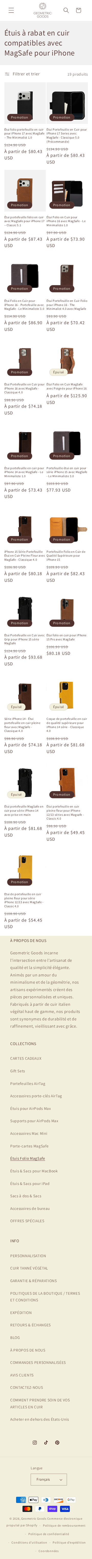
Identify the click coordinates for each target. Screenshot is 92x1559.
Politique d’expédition (69, 1542)
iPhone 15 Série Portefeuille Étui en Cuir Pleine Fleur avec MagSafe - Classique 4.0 (24, 555)
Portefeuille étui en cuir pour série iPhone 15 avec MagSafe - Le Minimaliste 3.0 (67, 472)
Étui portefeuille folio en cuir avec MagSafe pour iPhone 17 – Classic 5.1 (24, 221)
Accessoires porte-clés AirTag (36, 1095)
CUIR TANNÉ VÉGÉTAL (29, 1268)
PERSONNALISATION (28, 1255)
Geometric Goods (34, 1518)
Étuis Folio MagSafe (27, 1158)
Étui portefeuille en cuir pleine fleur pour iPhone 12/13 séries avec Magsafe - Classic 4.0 (65, 812)
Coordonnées (49, 1551)
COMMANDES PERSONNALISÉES (38, 1362)
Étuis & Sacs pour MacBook (34, 1170)
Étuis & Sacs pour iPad (30, 1183)
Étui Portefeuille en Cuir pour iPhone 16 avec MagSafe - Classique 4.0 (24, 388)
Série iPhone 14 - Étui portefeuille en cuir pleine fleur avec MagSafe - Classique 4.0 (22, 725)
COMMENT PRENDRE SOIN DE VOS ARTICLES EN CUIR (40, 1403)
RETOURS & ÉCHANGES (30, 1324)
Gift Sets (17, 1070)
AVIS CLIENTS (22, 1374)
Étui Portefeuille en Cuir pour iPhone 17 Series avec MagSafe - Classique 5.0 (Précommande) (67, 135)
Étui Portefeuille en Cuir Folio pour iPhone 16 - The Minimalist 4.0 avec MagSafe (67, 305)
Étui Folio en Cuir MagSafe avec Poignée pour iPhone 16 (67, 386)
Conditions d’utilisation (29, 1542)
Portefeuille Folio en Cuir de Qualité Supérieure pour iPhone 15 (66, 555)
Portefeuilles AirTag (27, 1083)
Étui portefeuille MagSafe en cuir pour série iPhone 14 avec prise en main (24, 810)
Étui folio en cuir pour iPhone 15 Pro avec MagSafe (67, 637)
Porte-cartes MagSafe (29, 1145)
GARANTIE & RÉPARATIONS (33, 1280)
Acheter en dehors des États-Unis (39, 1419)
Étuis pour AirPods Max (30, 1108)
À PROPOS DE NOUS (27, 1350)
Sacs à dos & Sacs (25, 1195)
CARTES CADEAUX (25, 1058)
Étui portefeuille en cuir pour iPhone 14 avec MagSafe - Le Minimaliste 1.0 (24, 472)
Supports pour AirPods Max (34, 1120)
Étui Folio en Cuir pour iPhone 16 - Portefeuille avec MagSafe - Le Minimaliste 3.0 (24, 305)
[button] (11, 10)
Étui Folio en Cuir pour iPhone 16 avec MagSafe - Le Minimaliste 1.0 (66, 221)
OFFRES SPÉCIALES (27, 1220)
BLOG (15, 1337)
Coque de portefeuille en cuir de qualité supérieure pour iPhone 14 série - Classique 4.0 (67, 725)
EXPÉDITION (21, 1312)
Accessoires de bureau (30, 1208)
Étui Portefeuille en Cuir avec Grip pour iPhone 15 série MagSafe (24, 639)
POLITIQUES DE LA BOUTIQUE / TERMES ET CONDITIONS (45, 1297)
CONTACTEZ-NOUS (26, 1387)
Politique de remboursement (64, 1525)
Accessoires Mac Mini (28, 1133)
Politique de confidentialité (48, 1534)
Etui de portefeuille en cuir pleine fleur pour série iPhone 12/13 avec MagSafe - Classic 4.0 (24, 900)
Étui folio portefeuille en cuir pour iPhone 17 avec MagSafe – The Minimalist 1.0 (24, 133)
